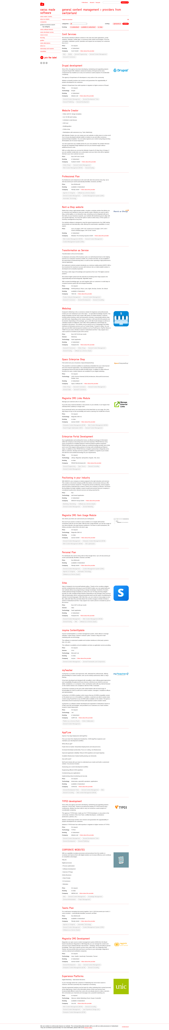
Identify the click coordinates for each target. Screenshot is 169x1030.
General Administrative (69, 899)
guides (42, 40)
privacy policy (88, 1027)
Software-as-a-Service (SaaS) (86, 193)
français (98, 2)
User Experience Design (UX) (91, 1009)
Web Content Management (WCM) (73, 168)
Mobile (70, 54)
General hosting (89, 168)
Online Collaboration (88, 721)
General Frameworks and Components (94, 661)
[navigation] (56, 7)
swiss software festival (46, 29)
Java (79, 964)
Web (64, 54)
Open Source (82, 466)
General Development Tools (91, 99)
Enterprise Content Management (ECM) (74, 425)
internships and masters (47, 48)
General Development (82, 102)
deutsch (92, 2)
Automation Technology (69, 198)
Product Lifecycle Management (72, 297)
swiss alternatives (45, 43)
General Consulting (98, 300)
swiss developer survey (47, 32)
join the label (50, 57)
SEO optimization (90, 543)
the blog (42, 37)
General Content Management (98, 54)
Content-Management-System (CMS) (93, 195)
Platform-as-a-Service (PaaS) (71, 721)
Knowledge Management (95, 896)
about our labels (44, 19)
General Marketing (88, 506)
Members (85, 2)
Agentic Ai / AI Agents (69, 193)
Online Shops (67, 165)
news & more (44, 35)
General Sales (67, 389)
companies (43, 22)
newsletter (43, 51)
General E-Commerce (69, 57)
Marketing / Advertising (69, 504)
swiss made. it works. (46, 16)
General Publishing (68, 102)
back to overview (67, 19)
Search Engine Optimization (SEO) (73, 428)
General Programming (80, 54)
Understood (125, 1026)
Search (124, 2)
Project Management (84, 899)
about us (42, 46)
